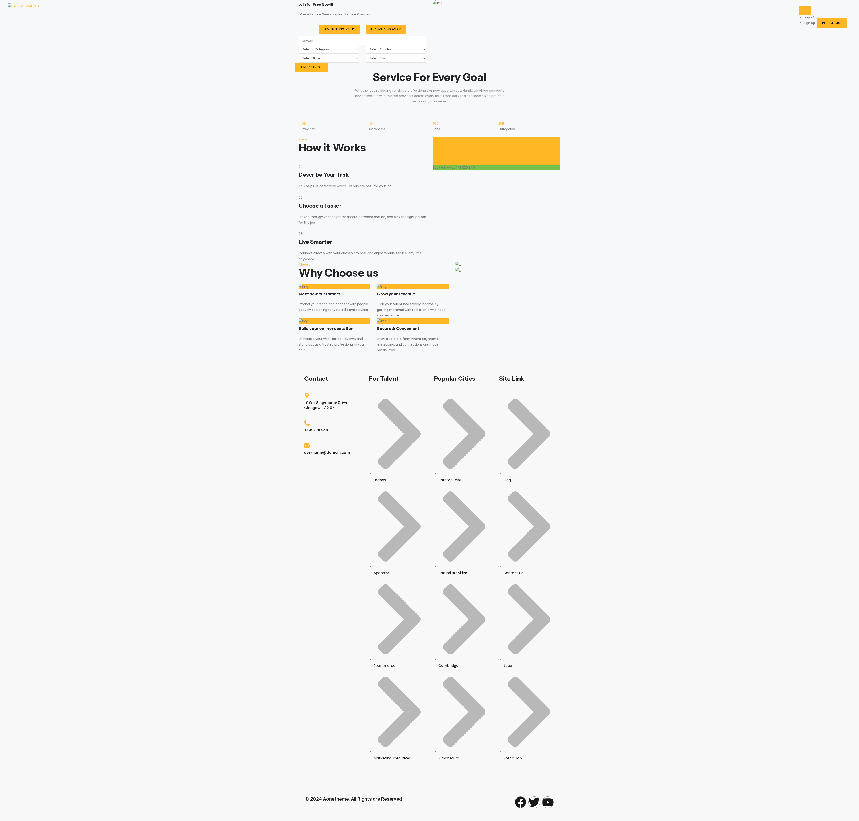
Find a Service (312, 67)
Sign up (809, 23)
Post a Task (832, 23)
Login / (809, 17)
